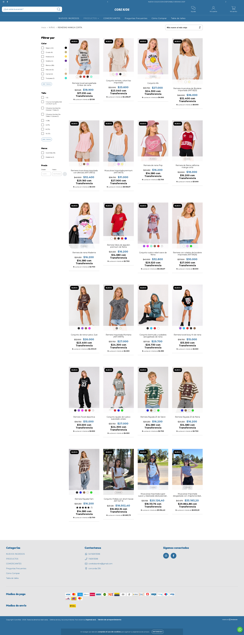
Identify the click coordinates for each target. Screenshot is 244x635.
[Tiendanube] (230, 620)
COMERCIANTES (111, 18)
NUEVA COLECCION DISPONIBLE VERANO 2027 (83, 2)
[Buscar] (59, 9)
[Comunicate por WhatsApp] (240, 629)
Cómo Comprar (159, 18)
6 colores (187, 159)
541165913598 (94, 554)
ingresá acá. (91, 620)
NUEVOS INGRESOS (69, 18)
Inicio (43, 27)
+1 (161, 246)
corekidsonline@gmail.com (100, 564)
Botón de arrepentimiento (109, 620)
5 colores (84, 246)
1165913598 (93, 559)
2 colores (153, 76)
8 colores (153, 159)
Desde (43, 169)
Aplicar (65, 174)
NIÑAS (52, 27)
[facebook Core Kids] (7, 2)
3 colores (153, 487)
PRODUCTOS (90, 18)
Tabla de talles (178, 18)
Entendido (158, 632)
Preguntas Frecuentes (136, 18)
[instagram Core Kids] (4, 2)
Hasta (54, 169)
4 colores (118, 492)
